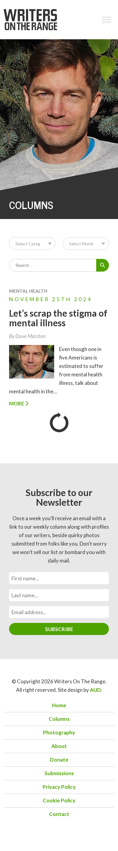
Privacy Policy (59, 787)
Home (59, 705)
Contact (59, 814)
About (59, 746)
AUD (95, 690)
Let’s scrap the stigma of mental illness (58, 318)
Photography (59, 732)
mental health (28, 291)
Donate (59, 759)
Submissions (59, 773)
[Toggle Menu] (106, 19)
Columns (59, 719)
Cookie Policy (59, 800)
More (17, 403)
